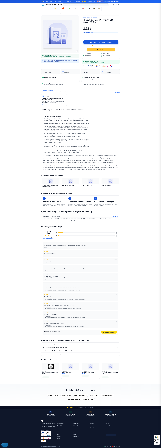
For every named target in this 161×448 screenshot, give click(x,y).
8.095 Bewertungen (97, 24)
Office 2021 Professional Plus (80, 395)
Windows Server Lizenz (88, 399)
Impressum (108, 430)
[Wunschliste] (116, 5)
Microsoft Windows (60, 423)
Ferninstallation (76, 427)
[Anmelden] (113, 5)
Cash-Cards (59, 436)
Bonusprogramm (76, 436)
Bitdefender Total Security (107, 395)
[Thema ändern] (111, 5)
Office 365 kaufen (94, 395)
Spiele (84, 17)
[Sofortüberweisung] (48, 432)
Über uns (107, 423)
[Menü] (159, 435)
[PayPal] (43, 432)
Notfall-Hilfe (76, 432)
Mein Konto (75, 434)
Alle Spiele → (117, 92)
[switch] (157, 443)
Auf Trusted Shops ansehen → (48, 238)
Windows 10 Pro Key (66, 395)
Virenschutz (59, 427)
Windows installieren (93, 425)
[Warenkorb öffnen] (118, 5)
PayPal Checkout (101, 49)
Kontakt (74, 430)
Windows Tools (60, 430)
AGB (106, 427)
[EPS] (48, 438)
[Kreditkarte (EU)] (43, 441)
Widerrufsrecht (108, 432)
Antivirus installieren (93, 430)
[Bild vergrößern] (77, 51)
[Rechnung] (43, 438)
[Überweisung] (48, 435)
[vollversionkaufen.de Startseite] (47, 421)
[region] (80, 218)
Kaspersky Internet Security (74, 399)
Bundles (58, 438)
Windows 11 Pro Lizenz (53, 395)
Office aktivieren (92, 427)
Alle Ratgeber (92, 423)
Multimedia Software (61, 432)
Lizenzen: (85, 38)
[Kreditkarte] (43, 435)
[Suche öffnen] (107, 5)
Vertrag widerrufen (111, 434)
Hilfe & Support (76, 423)
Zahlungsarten (76, 425)
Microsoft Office (60, 425)
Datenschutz (108, 425)
